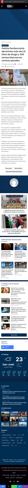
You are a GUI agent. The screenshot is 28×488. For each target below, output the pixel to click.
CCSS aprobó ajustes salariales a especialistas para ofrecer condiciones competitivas (20, 254)
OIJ (24, 442)
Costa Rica (19, 168)
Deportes (12, 477)
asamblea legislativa (6, 435)
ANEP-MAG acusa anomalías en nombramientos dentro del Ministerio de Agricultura (19, 301)
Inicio (4, 42)
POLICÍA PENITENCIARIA (14, 171)
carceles (9, 168)
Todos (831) (14, 335)
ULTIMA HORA (5, 475)
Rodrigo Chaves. (5, 445)
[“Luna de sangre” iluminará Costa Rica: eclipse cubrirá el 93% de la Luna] (7, 246)
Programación (19, 477)
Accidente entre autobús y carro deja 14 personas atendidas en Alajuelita (18, 318)
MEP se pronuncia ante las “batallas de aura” (21, 271)
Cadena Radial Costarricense (10, 470)
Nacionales (9, 42)
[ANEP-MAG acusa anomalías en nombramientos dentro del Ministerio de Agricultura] (5, 301)
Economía (23, 475)
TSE (12, 445)
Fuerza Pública (5, 440)
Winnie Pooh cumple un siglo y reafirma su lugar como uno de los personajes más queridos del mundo (18, 291)
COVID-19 (11, 437)
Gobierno (13, 440)
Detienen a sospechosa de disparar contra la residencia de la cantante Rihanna (18, 327)
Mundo (7, 477)
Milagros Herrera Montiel (9, 64)
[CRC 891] (9, 6)
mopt (14, 442)
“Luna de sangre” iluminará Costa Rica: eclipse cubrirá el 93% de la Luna (7, 254)
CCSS (14, 435)
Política (18, 475)
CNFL (23, 435)
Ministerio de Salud (6, 442)
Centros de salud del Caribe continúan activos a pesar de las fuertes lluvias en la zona (7, 273)
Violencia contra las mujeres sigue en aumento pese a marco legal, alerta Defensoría (18, 310)
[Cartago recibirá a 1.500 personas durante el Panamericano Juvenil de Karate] (14, 414)
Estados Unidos (19, 437)
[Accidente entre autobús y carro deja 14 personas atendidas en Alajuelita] (5, 319)
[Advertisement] (14, 24)
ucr (16, 445)
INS (17, 440)
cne (19, 435)
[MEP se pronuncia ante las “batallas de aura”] (21, 265)
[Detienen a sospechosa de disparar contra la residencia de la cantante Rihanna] (5, 326)
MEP (22, 440)
